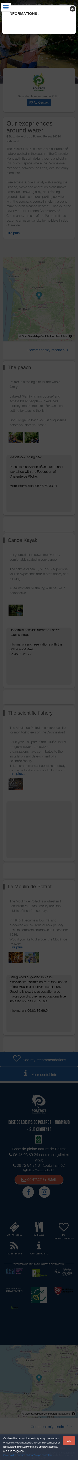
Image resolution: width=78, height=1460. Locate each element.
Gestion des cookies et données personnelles (27, 1455)
